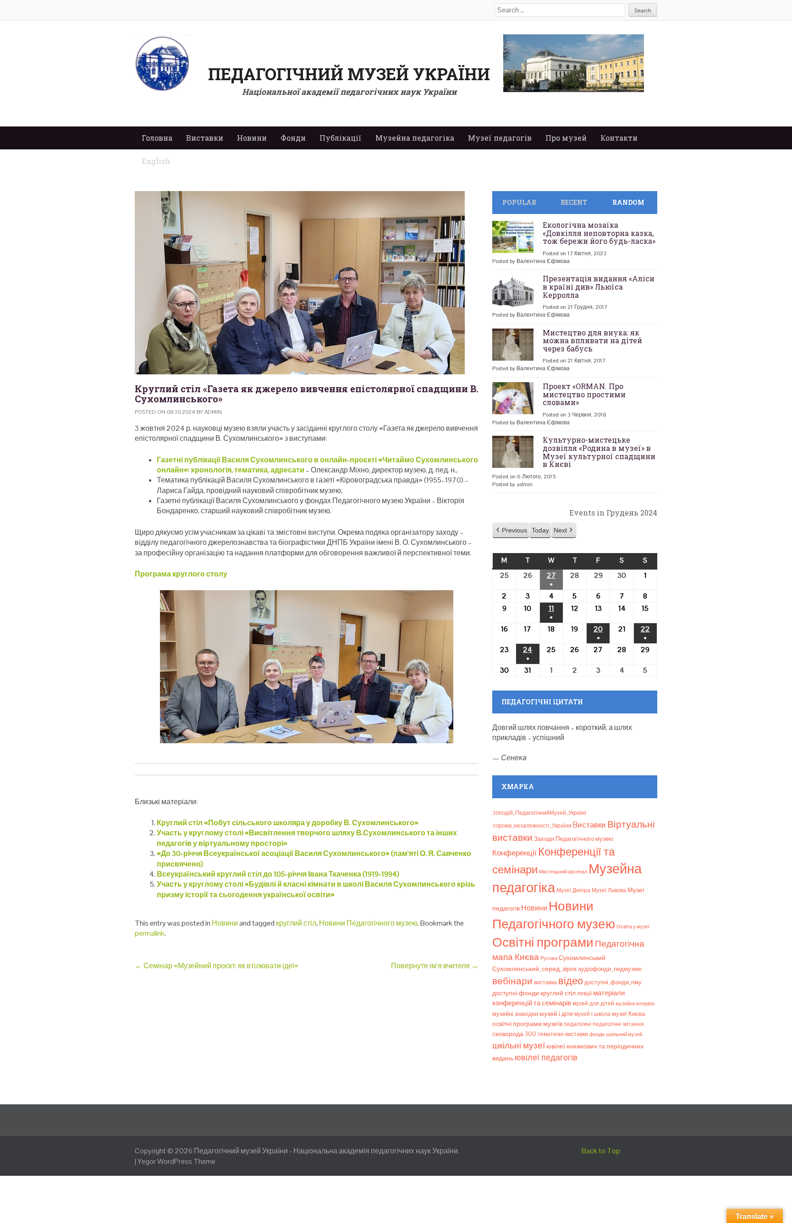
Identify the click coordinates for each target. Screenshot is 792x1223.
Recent (574, 202)
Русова (548, 958)
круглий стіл (296, 923)
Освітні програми (543, 942)
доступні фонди (515, 993)
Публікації (340, 138)
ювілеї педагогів (546, 1057)
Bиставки (589, 825)
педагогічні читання (618, 1024)
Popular (519, 202)
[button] (510, 530)
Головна (157, 138)
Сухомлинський (582, 958)
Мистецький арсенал (563, 871)
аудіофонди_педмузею (610, 969)
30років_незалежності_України (532, 825)
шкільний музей (624, 1034)
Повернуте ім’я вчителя (434, 966)
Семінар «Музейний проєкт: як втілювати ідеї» (216, 966)
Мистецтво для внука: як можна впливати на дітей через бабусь (592, 340)
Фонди (293, 138)
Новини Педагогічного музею (368, 923)
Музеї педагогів (500, 138)
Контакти (619, 138)
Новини (252, 138)
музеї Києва (628, 1014)
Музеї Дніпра (573, 890)
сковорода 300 (514, 1034)
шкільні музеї (518, 1045)
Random (628, 202)
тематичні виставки (563, 1034)
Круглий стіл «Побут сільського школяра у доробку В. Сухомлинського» (287, 823)
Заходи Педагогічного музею (573, 839)
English (156, 161)
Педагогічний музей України (349, 74)
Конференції (514, 853)
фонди (597, 1034)
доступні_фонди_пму (613, 982)
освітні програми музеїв (527, 1024)
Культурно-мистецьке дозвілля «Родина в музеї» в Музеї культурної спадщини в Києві (599, 452)
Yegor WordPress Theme (176, 1161)
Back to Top (601, 1151)
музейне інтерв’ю (635, 1003)
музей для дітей (593, 1003)
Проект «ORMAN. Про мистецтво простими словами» (584, 394)
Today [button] (540, 530)
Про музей (566, 138)
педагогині (577, 1024)
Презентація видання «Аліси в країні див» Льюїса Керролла (598, 286)
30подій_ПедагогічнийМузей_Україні (539, 813)
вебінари (512, 981)
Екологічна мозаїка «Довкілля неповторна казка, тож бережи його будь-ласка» (599, 233)
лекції (584, 993)
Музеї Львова (609, 890)
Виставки (204, 138)
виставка (545, 982)
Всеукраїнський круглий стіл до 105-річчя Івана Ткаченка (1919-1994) (278, 874)
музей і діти (556, 1013)
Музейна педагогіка (414, 138)
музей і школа (592, 1014)
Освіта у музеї (632, 926)
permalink (150, 933)
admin (213, 412)
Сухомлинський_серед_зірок (534, 969)
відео (570, 980)
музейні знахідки (515, 1014)
